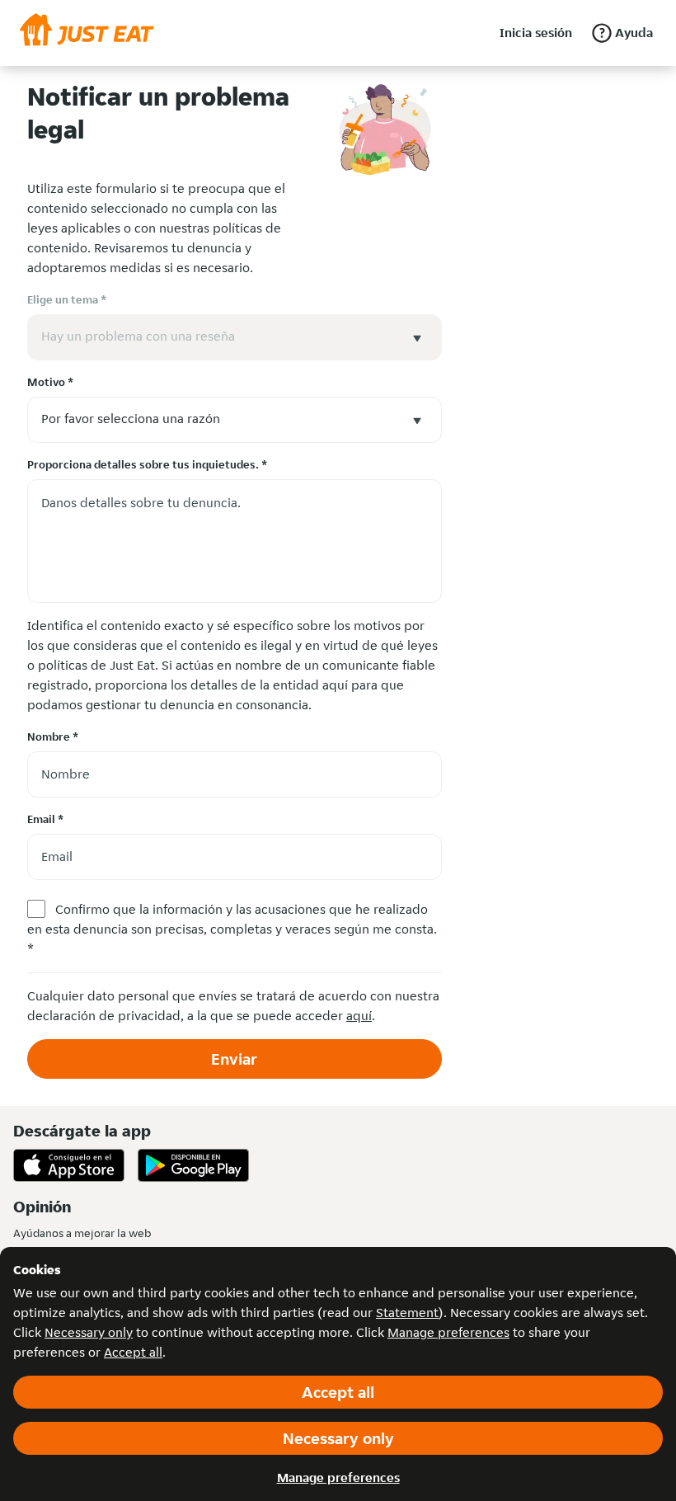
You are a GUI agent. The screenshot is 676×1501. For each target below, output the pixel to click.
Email (45, 819)
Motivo (50, 381)
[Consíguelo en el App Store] (68, 1165)
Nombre (52, 736)
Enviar (234, 1059)
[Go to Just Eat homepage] (87, 33)
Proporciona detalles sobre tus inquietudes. (147, 464)
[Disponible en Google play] (193, 1165)
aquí (359, 1015)
